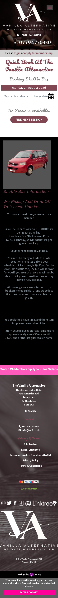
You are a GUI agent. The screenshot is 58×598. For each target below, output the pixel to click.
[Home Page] (29, 17)
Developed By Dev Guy (29, 574)
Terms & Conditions (30, 465)
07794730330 (35, 42)
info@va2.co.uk (30, 430)
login (17, 53)
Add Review (30, 444)
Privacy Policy (30, 460)
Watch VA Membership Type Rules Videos (29, 369)
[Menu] (49, 7)
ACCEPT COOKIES (29, 592)
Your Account (31, 34)
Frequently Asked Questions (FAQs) (30, 455)
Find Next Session (29, 119)
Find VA (31, 411)
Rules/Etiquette (30, 449)
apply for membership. (38, 53)
